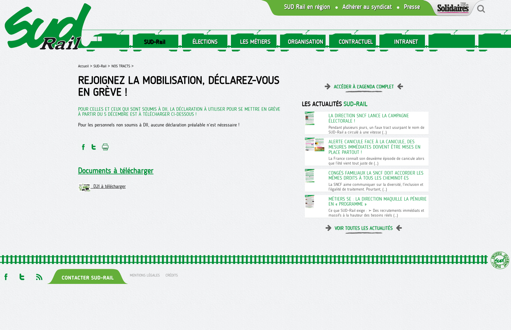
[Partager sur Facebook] (83, 145)
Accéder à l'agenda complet (364, 87)
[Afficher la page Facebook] (5, 275)
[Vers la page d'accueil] (48, 27)
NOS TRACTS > (122, 66)
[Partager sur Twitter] (93, 145)
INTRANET (406, 41)
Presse (412, 7)
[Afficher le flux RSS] (39, 275)
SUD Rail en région (307, 7)
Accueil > (85, 66)
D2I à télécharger (108, 186)
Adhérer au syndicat (367, 7)
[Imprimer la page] (105, 145)
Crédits (172, 275)
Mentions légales (145, 275)
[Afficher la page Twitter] (22, 275)
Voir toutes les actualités (364, 228)
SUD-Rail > (101, 66)
